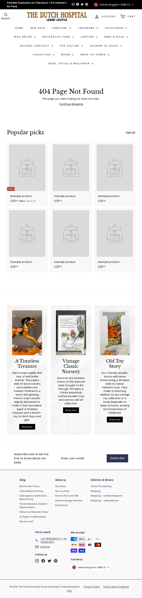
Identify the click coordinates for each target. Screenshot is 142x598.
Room (66, 54)
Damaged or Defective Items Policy (33, 497)
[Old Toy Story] (115, 332)
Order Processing (101, 486)
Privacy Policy (92, 586)
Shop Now (27, 426)
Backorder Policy (30, 486)
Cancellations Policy (31, 491)
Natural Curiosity (35, 45)
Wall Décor (23, 36)
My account (26, 521)
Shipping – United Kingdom (107, 495)
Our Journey (62, 491)
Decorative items (57, 36)
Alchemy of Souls (104, 45)
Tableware (87, 28)
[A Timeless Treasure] (27, 332)
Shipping (96, 491)
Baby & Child (115, 36)
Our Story (60, 486)
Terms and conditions (116, 586)
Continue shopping (71, 104)
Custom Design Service (68, 500)
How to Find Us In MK (67, 495)
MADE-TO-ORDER (94, 54)
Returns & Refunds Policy (34, 512)
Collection (42, 54)
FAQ (69, 590)
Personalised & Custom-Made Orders (34, 505)
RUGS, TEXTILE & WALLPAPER (70, 63)
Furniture (60, 28)
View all (130, 132)
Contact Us (61, 505)
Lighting (88, 36)
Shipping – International (105, 500)
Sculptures (114, 28)
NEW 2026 (37, 28)
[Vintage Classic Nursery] (71, 332)
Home (19, 28)
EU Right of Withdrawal (33, 516)
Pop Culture (70, 45)
